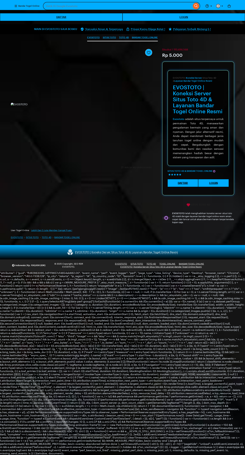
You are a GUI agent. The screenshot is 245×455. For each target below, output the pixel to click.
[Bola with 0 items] (229, 6)
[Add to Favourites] (148, 52)
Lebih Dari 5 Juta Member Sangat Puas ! (51, 230)
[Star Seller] (214, 171)
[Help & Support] (208, 6)
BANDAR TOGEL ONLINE (145, 37)
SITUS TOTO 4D (200, 204)
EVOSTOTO (93, 37)
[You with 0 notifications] (219, 6)
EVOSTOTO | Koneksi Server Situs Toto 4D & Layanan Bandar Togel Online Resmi (161, 267)
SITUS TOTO (109, 37)
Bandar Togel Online (29, 6)
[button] (28, 265)
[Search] (196, 6)
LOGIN (184, 17)
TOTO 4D (124, 37)
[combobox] (117, 6)
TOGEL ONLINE (167, 264)
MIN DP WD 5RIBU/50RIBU (138, 167)
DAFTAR (61, 17)
